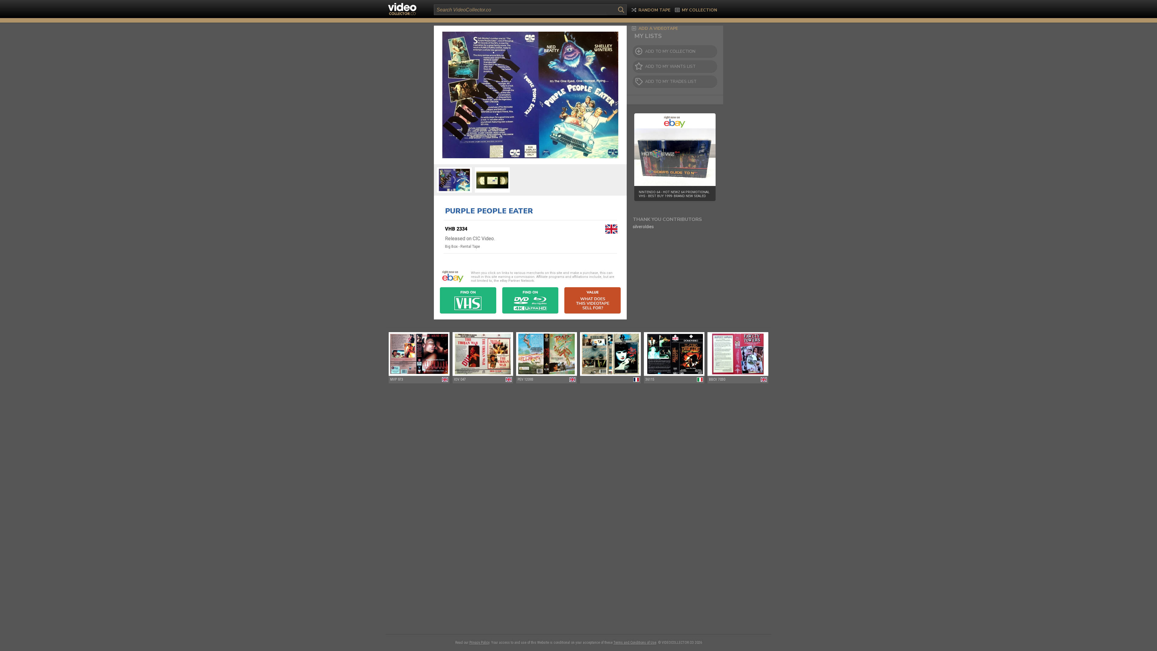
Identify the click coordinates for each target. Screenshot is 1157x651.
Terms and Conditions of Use (634, 642)
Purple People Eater (489, 211)
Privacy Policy (479, 642)
